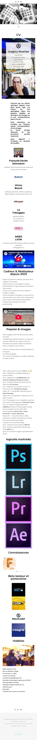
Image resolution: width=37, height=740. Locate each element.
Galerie (19, 726)
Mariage (14, 726)
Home (6, 723)
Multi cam (11, 723)
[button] (5, 563)
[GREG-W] (18, 10)
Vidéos (16, 723)
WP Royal (23, 721)
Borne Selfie (29, 723)
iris (24, 723)
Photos (21, 723)
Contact (24, 726)
